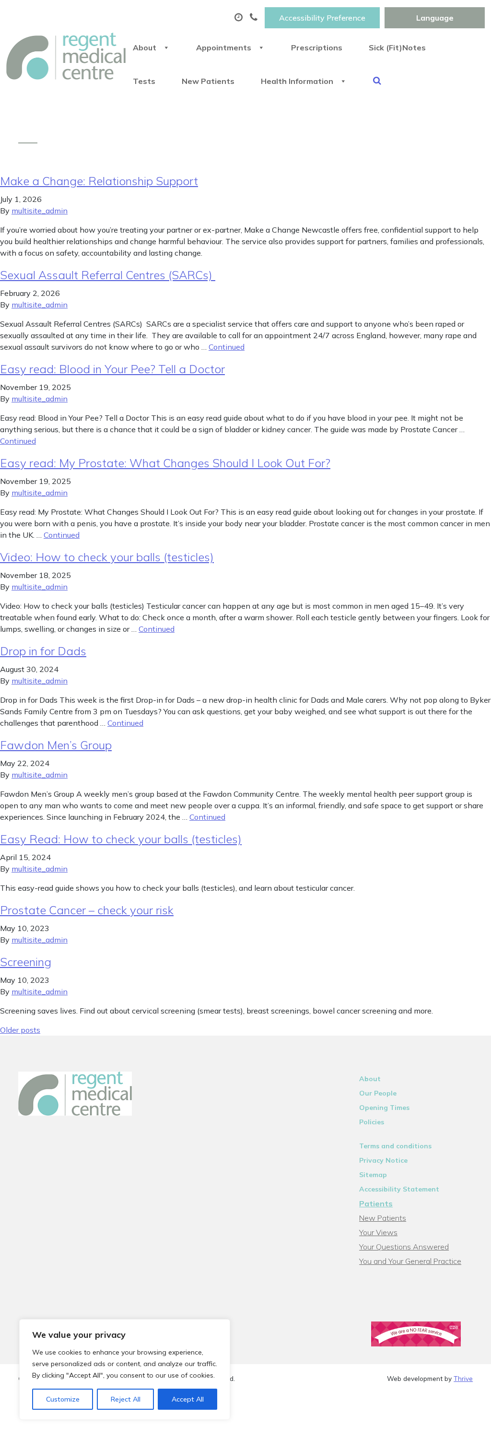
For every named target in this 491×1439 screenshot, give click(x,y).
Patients (376, 1203)
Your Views (378, 1232)
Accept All (188, 1399)
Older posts (20, 1030)
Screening (25, 962)
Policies (371, 1122)
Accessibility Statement (399, 1189)
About (144, 47)
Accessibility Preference (322, 18)
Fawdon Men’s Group (56, 745)
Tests (144, 81)
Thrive (463, 1378)
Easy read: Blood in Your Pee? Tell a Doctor (112, 369)
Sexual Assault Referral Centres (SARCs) (107, 275)
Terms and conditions (395, 1146)
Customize (63, 1399)
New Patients (208, 81)
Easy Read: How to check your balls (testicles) (121, 839)
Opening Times (384, 1107)
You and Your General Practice (410, 1261)
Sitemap (373, 1174)
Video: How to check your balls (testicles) (107, 557)
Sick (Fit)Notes (397, 47)
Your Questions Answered (404, 1246)
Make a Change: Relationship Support (99, 181)
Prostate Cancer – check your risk (87, 910)
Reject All (125, 1399)
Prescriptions (316, 47)
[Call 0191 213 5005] (255, 18)
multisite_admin (40, 210)
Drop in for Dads (43, 651)
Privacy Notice (383, 1160)
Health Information (297, 81)
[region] (124, 1369)
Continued (227, 347)
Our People (378, 1093)
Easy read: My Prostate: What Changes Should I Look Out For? (165, 463)
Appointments (223, 47)
